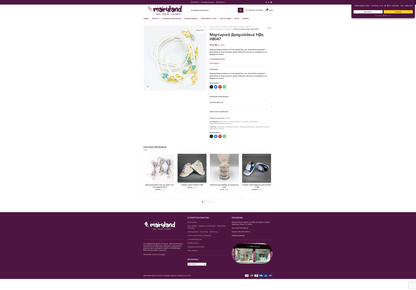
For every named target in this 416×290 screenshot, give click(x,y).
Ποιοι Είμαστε (193, 250)
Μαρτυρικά (254, 122)
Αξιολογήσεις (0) (216, 102)
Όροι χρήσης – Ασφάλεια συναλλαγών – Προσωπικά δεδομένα (207, 227)
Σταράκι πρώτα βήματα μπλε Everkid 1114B (256, 186)
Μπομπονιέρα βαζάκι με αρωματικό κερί (224, 186)
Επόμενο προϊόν (271, 28)
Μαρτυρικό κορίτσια (217, 129)
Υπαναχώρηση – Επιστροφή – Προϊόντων (203, 232)
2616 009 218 (194, 2)
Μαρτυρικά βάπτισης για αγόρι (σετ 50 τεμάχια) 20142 (159, 186)
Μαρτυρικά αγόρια (232, 127)
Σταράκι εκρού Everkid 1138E (192, 185)
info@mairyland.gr (208, 2)
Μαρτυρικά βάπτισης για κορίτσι (221, 29)
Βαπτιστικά (234, 27)
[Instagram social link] (268, 2)
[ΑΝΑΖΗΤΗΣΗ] (240, 10)
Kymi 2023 (223, 122)
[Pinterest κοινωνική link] (271, 2)
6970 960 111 (221, 2)
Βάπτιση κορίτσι (245, 27)
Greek (193, 264)
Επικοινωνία (192, 222)
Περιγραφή (214, 69)
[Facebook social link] (266, 2)
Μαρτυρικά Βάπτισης (247, 127)
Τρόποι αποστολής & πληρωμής (199, 235)
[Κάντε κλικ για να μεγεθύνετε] (147, 86)
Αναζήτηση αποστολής (196, 247)
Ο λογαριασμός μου (195, 239)
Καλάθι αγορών (193, 243)
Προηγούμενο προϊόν (267, 28)
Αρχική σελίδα (214, 27)
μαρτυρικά (220, 127)
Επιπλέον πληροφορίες (219, 97)
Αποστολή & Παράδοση (219, 112)
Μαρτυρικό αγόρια (262, 127)
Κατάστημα (225, 27)
